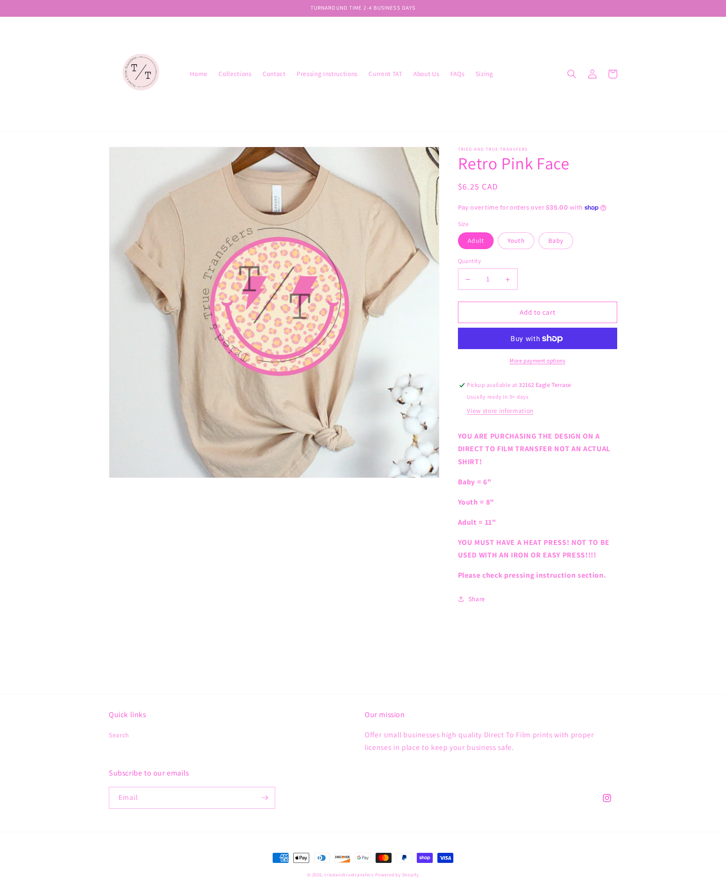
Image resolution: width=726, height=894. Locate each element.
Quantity (469, 261)
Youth (516, 241)
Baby (555, 241)
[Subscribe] (265, 798)
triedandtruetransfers (349, 875)
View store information (500, 410)
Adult (476, 241)
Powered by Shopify (397, 875)
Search (119, 735)
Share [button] (476, 598)
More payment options (537, 360)
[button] (572, 74)
